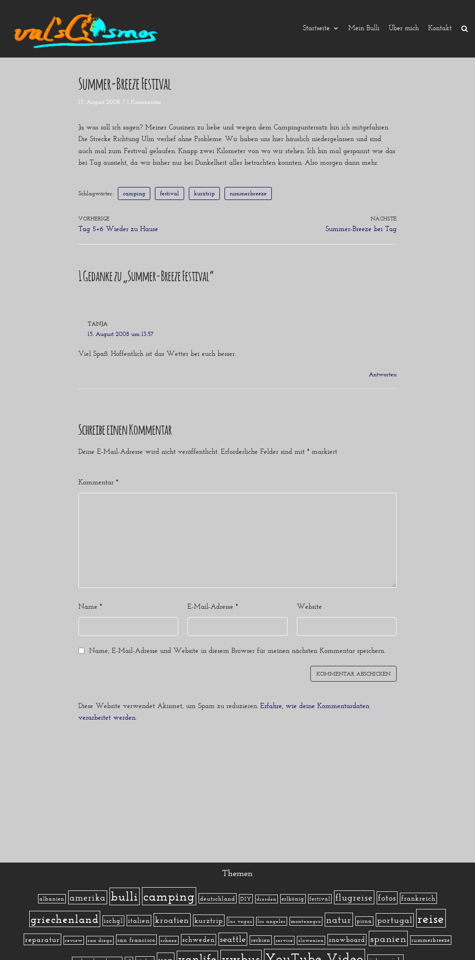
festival (169, 193)
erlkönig (293, 899)
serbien (260, 940)
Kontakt (440, 28)
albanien (51, 899)
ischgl (113, 921)
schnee (168, 940)
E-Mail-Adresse (212, 606)
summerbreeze (248, 193)
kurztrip (204, 193)
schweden (198, 939)
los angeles (271, 921)
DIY (245, 899)
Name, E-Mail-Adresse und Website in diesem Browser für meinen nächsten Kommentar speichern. (237, 650)
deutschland (217, 898)
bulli (124, 896)
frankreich (418, 898)
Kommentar (98, 482)
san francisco (136, 939)
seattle (233, 939)
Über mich (404, 28)
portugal (394, 920)
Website (309, 606)
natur (339, 919)
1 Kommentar (144, 101)
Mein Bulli (363, 28)
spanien (388, 938)
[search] (464, 28)
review (74, 940)
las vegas (240, 921)
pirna (364, 921)
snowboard (347, 939)
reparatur (42, 939)
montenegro (306, 921)
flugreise (354, 897)
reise (430, 918)
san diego (100, 940)
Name (90, 606)
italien (139, 920)
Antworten (383, 374)
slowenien (311, 940)
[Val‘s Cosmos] (88, 28)
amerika (88, 897)
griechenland (65, 919)
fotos (387, 898)
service (284, 940)
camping (134, 193)
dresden (266, 899)
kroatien (172, 920)
